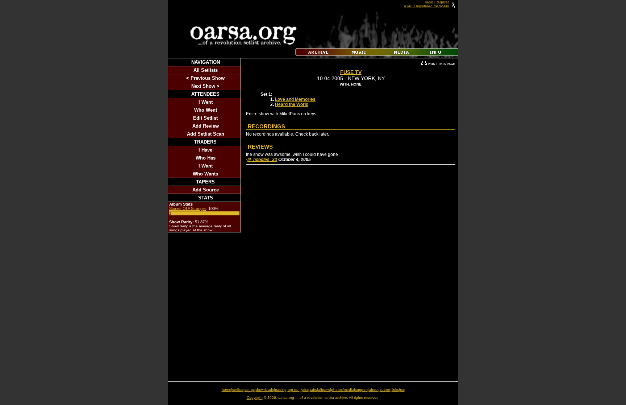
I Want (206, 166)
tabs (313, 390)
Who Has (206, 158)
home (226, 390)
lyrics (305, 390)
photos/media (342, 390)
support (361, 390)
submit (385, 390)
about (374, 390)
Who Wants (205, 174)
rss (402, 390)
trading (281, 390)
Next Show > (205, 86)
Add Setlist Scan (205, 134)
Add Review (205, 126)
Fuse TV (351, 72)
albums (324, 390)
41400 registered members (426, 6)
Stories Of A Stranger (187, 208)
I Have (205, 150)
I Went (206, 102)
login (429, 2)
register (443, 2)
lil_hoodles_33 (262, 159)
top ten (294, 390)
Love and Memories (295, 99)
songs (250, 390)
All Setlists (205, 70)
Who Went (205, 110)
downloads (265, 390)
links (395, 390)
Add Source (205, 190)
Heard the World (291, 104)
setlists (237, 390)
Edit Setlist (205, 118)
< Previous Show (205, 78)
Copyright (255, 398)
